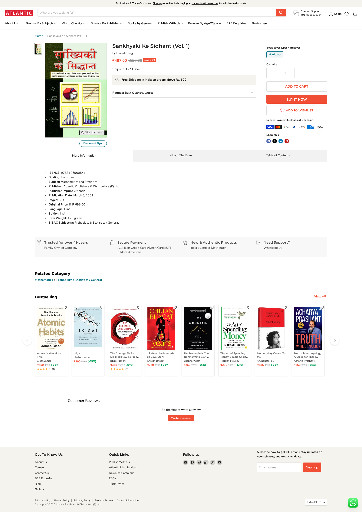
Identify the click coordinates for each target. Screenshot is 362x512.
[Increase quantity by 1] (299, 73)
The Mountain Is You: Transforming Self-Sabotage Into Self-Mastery (196, 359)
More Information (84, 156)
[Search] (281, 12)
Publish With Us (169, 23)
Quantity (271, 64)
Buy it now (296, 99)
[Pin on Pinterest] (287, 141)
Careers (39, 467)
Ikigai (77, 353)
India (314, 502)
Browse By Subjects (40, 23)
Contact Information (128, 500)
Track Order (116, 484)
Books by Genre (139, 23)
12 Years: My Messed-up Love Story (160, 355)
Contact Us (42, 473)
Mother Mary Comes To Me (271, 355)
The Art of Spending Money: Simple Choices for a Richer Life (234, 357)
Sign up (157, 3)
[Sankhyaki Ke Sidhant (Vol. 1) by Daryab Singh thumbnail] (38, 48)
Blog (38, 484)
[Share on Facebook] (268, 141)
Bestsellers (260, 23)
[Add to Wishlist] (65, 307)
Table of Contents (278, 155)
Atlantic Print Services (123, 467)
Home (39, 36)
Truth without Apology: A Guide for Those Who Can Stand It (308, 357)
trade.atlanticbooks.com (205, 3)
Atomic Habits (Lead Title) (49, 355)
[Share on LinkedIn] (280, 141)
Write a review (181, 418)
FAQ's (113, 478)
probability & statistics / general (79, 280)
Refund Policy (61, 500)
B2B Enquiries (236, 23)
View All (320, 296)
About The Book (181, 155)
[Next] (334, 340)
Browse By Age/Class (203, 23)
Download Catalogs (121, 473)
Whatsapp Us (273, 248)
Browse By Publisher (105, 23)
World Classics (73, 23)
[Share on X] (274, 141)
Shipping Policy (82, 500)
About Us (12, 23)
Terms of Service (104, 500)
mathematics (44, 280)
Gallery (39, 489)
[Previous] (27, 340)
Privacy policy (42, 500)
